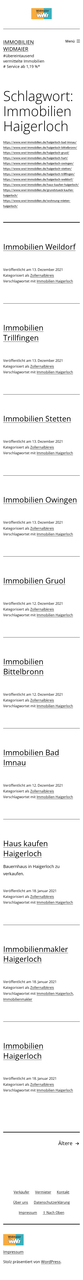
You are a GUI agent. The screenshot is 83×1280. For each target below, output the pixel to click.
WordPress (51, 1261)
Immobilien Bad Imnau (31, 757)
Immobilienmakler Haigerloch (35, 954)
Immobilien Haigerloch (55, 281)
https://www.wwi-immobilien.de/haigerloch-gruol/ (36, 153)
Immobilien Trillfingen (23, 332)
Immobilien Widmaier (18, 45)
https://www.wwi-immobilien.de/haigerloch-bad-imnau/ (40, 142)
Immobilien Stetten (37, 418)
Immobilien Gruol (34, 580)
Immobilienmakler (17, 999)
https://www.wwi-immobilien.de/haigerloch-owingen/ (38, 163)
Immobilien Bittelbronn (23, 666)
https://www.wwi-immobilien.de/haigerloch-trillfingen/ (39, 174)
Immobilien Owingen (40, 499)
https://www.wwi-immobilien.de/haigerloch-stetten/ (37, 169)
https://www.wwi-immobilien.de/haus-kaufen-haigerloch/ (41, 185)
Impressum (13, 1251)
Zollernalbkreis (42, 275)
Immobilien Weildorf (39, 246)
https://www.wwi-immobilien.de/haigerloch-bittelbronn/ (40, 147)
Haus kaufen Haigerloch (25, 848)
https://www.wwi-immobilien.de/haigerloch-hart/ (35, 158)
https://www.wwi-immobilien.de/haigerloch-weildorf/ (38, 179)
